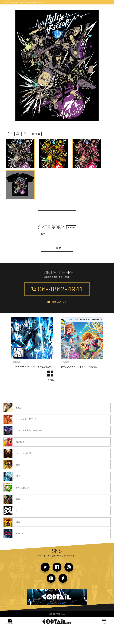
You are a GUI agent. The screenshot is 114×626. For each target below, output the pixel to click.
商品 (43, 234)
